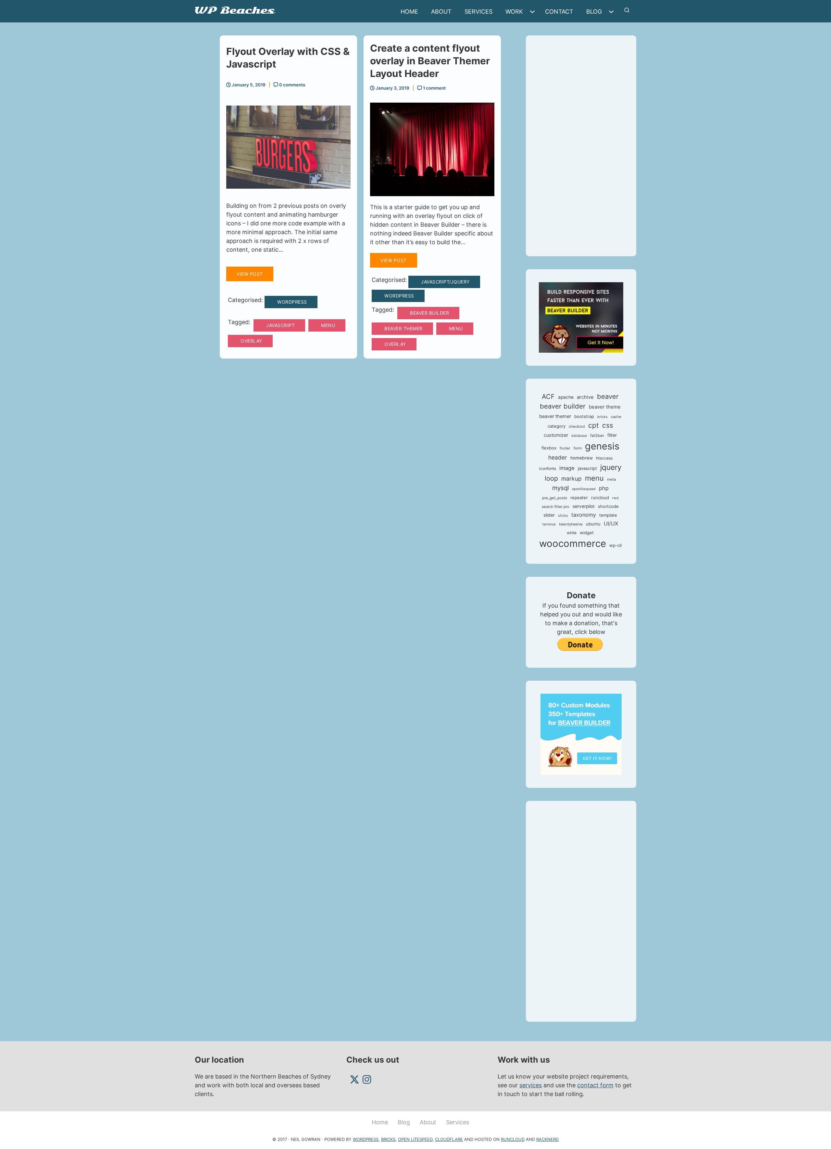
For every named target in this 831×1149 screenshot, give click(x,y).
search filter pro (555, 506)
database (579, 436)
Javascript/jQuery (445, 281)
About (441, 11)
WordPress (292, 302)
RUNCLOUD (513, 1139)
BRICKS (388, 1139)
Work (514, 11)
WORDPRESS (365, 1139)
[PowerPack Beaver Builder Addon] (581, 733)
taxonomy (583, 514)
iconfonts (547, 468)
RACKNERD (547, 1139)
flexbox (548, 447)
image (567, 468)
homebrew (581, 458)
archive (585, 397)
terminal (549, 524)
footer (565, 448)
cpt (593, 425)
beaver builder (429, 313)
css (607, 425)
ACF (548, 396)
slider (549, 515)
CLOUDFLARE (449, 1139)
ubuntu (593, 523)
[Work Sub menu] (534, 11)
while (572, 532)
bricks (602, 417)
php (604, 488)
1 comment (434, 88)
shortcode (608, 506)
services (530, 1085)
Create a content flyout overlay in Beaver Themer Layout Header (430, 60)
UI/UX (611, 523)
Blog (594, 11)
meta (611, 479)
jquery (611, 467)
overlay (251, 341)
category (556, 426)
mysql (560, 488)
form (578, 448)
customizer (556, 435)
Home (409, 11)
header (557, 457)
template (608, 515)
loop (551, 478)
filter (612, 435)
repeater (579, 497)
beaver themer (403, 328)
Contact (559, 11)
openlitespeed (584, 489)
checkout (577, 426)
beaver (608, 396)
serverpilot (584, 506)
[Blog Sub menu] (612, 11)
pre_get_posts (554, 498)
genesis (602, 446)
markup (571, 478)
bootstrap (584, 416)
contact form (595, 1085)
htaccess (604, 458)
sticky (563, 515)
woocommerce (572, 543)
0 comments (291, 84)
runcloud (600, 497)
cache (616, 416)
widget (587, 532)
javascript (280, 325)
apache (566, 397)
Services (478, 11)
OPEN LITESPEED (415, 1139)
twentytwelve (571, 524)
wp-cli (615, 545)
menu (328, 325)
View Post (250, 274)
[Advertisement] (581, 145)
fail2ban (597, 435)
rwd (615, 498)
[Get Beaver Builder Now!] (581, 316)
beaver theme (605, 407)
